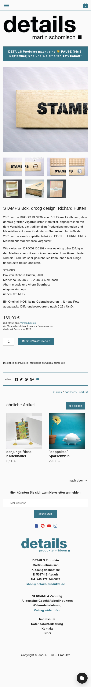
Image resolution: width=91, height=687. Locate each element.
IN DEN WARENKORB (36, 341)
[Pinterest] (43, 526)
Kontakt (47, 628)
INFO (47, 633)
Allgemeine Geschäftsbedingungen (47, 600)
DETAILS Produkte (57, 655)
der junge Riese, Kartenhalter (19, 454)
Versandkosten (28, 323)
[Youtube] (49, 526)
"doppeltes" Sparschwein (59, 454)
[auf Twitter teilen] (21, 378)
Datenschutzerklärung (47, 624)
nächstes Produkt (76, 392)
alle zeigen (75, 405)
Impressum (47, 619)
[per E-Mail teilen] (37, 378)
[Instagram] (55, 526)
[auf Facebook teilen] (16, 378)
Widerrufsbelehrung (47, 605)
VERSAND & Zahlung (47, 596)
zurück (57, 392)
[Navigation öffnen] (6, 5)
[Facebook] (37, 526)
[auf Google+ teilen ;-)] (32, 378)
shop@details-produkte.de (45, 584)
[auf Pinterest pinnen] (26, 378)
